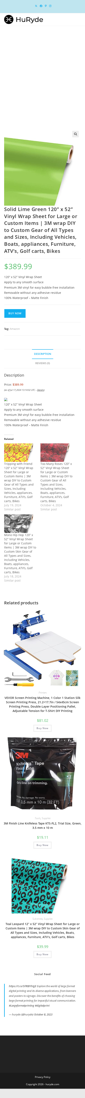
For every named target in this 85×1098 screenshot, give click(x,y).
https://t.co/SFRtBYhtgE (22, 986)
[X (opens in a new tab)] (36, 6)
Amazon (15, 329)
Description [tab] (42, 354)
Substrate (37, 918)
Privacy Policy (42, 1077)
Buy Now (14, 313)
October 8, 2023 (43, 1014)
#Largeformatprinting (21, 1005)
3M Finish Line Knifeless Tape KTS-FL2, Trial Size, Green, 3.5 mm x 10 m (42, 825)
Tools (37, 818)
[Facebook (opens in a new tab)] (41, 6)
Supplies (46, 818)
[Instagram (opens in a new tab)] (49, 6)
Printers (43, 692)
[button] (75, 134)
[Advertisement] (42, 70)
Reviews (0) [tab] (42, 363)
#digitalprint (42, 1005)
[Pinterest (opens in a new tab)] (46, 6)
